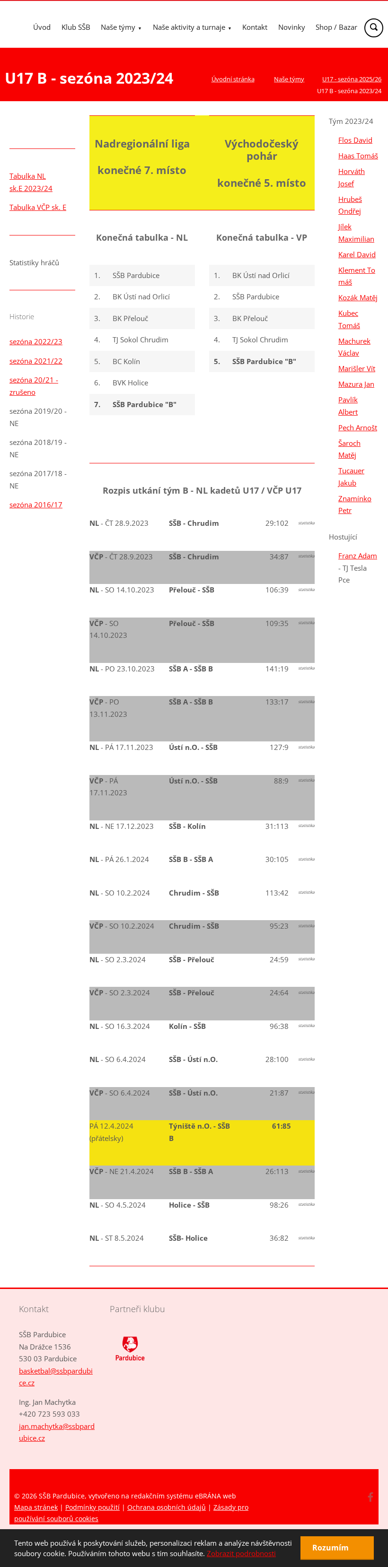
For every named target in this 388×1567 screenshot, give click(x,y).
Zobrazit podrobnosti (241, 1553)
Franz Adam (357, 555)
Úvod (42, 27)
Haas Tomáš (358, 155)
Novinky (291, 27)
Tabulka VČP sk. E (37, 207)
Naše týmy (118, 27)
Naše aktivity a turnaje (189, 27)
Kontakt (254, 27)
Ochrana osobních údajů (166, 1507)
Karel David (357, 254)
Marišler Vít (356, 368)
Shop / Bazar (336, 27)
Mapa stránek (36, 1507)
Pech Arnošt (357, 427)
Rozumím (331, 1547)
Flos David (355, 140)
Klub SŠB (76, 27)
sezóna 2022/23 (35, 341)
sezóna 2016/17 (35, 504)
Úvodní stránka (233, 79)
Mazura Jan (356, 384)
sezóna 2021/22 (35, 361)
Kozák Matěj (358, 297)
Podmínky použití (92, 1507)
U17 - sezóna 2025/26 (351, 79)
